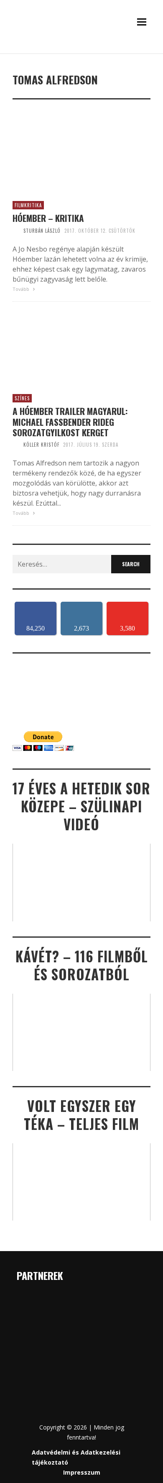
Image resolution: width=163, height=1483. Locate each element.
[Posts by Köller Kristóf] (16, 444)
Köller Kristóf (41, 444)
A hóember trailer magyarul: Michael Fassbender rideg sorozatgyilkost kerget (70, 422)
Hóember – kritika (48, 218)
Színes (22, 398)
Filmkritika (28, 205)
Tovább (22, 289)
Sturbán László (42, 230)
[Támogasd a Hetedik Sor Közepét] (81, 51)
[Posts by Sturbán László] (16, 230)
